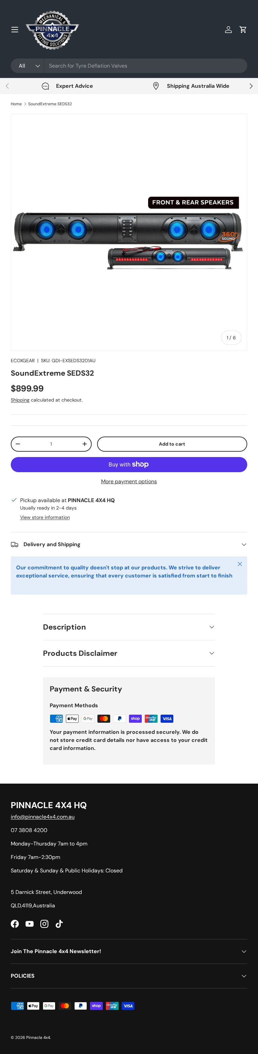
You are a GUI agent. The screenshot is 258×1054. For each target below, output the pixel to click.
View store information (45, 517)
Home (16, 104)
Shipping (20, 400)
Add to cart (172, 444)
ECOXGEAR (23, 360)
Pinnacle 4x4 (38, 1037)
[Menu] (14, 29)
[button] (243, 29)
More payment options (129, 481)
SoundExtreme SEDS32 (50, 104)
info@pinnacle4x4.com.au (43, 816)
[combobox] (129, 66)
